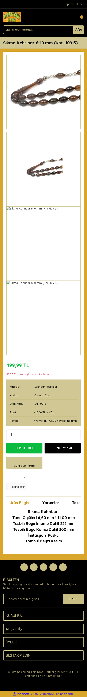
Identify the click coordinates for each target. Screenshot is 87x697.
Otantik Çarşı (42, 395)
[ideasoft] (21, 694)
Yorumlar (50, 502)
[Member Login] (71, 17)
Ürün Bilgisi (20, 502)
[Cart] (79, 17)
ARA (78, 30)
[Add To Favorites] (24, 476)
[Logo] (12, 16)
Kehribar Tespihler (45, 386)
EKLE (73, 599)
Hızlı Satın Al (62, 448)
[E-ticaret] (43, 694)
